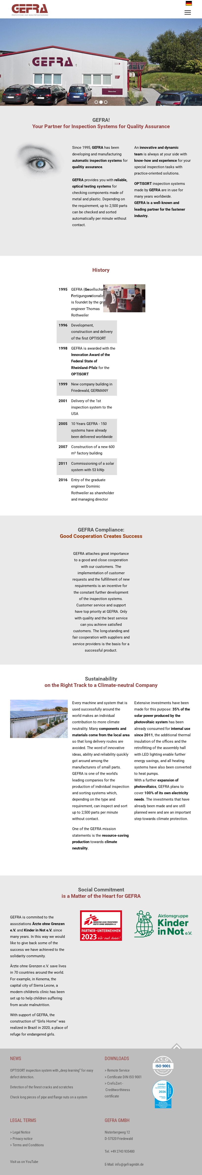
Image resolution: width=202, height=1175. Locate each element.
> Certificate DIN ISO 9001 (123, 1077)
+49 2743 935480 (123, 1151)
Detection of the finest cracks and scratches (41, 1087)
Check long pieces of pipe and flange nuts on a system (48, 1097)
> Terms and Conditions (27, 1145)
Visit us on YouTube (24, 1162)
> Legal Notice (20, 1132)
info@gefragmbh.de (129, 1164)
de (189, 3)
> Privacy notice (21, 1138)
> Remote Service (117, 1070)
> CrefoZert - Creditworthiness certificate (117, 1090)
